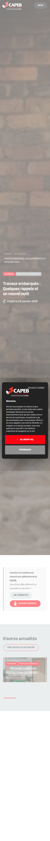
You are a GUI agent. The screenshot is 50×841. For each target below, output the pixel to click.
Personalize (25, 450)
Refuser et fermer (36, 388)
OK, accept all (26, 440)
